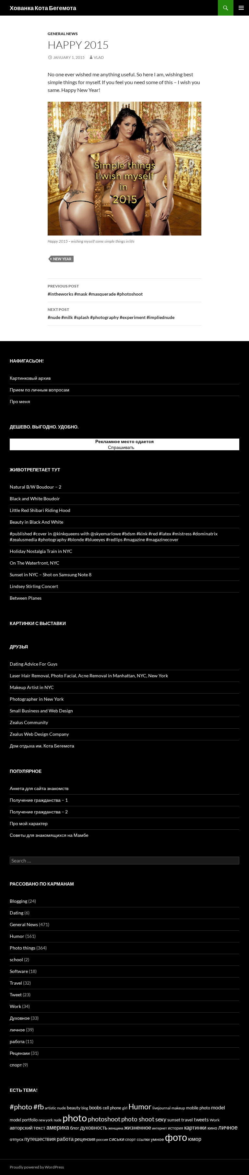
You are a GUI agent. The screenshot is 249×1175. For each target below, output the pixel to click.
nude (58, 1120)
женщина (115, 1128)
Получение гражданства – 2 (39, 811)
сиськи (116, 1139)
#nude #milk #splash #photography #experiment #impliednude (111, 313)
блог (74, 1127)
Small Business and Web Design (41, 710)
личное (17, 1029)
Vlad (99, 57)
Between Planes (26, 598)
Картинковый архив (30, 378)
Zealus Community (29, 722)
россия (102, 1139)
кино (212, 1127)
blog (84, 1108)
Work (15, 1006)
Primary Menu (241, 8)
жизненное (137, 1127)
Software (19, 971)
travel (187, 1119)
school (16, 959)
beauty (73, 1107)
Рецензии (20, 1053)
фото (176, 1137)
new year (62, 259)
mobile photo (198, 1107)
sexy (160, 1119)
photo (75, 1117)
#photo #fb (27, 1106)
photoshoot (104, 1119)
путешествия (40, 1139)
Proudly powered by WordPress (37, 1167)
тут (138, 447)
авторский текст (27, 1127)
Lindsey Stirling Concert (34, 586)
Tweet (16, 994)
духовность (93, 1127)
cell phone (112, 1107)
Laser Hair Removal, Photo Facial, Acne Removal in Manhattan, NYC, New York (89, 675)
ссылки (143, 1139)
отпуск (16, 1139)
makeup (178, 1108)
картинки (195, 1127)
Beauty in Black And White (36, 522)
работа (17, 1041)
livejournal (161, 1107)
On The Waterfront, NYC (34, 563)
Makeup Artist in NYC (32, 687)
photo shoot (137, 1119)
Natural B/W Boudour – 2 (35, 487)
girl (124, 1108)
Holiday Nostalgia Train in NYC (41, 551)
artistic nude (55, 1107)
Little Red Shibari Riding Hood (40, 510)
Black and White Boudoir (35, 498)
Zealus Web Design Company (39, 734)
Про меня (20, 401)
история (175, 1128)
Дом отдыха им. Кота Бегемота (42, 745)
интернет (159, 1128)
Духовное (20, 1018)
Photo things (22, 948)
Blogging (18, 901)
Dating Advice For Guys (33, 664)
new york (46, 1120)
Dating (16, 912)
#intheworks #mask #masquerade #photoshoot (95, 290)
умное (157, 1139)
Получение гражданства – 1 (39, 800)
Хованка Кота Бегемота (43, 7)
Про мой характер (29, 823)
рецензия (85, 1139)
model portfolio (24, 1119)
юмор (194, 1139)
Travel (16, 983)
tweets (201, 1119)
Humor (17, 936)
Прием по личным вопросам (39, 389)
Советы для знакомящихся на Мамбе (49, 835)
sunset (173, 1119)
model (218, 1107)
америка (57, 1127)
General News (63, 33)
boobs (95, 1107)
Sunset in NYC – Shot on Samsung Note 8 (50, 574)
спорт (16, 1064)
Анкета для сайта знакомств (39, 788)
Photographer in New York (37, 699)
